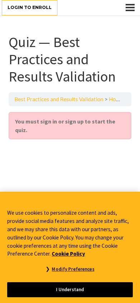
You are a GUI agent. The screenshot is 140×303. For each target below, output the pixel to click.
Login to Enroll (30, 7)
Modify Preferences (73, 269)
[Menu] (130, 7)
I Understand (70, 289)
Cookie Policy (68, 253)
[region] (70, 247)
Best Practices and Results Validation (58, 99)
